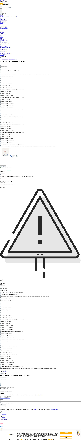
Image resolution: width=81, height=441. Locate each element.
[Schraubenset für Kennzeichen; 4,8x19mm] (9, 152)
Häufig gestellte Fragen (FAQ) (6, 418)
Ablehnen (66, 437)
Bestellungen (16, 16)
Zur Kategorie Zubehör (3, 51)
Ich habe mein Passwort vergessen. (5, 398)
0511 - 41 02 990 (36, 409)
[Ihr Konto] (1, 12)
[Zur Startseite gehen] (5, 5)
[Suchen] (9, 7)
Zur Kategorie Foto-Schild (4, 40)
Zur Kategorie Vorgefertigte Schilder (5, 47)
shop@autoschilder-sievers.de (55, 409)
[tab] (4, 370)
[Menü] (1, 6)
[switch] (30, 439)
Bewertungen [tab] (4, 371)
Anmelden (1, 15)
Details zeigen (50, 439)
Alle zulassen (66, 432)
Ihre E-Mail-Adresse (3, 396)
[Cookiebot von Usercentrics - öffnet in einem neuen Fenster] (11, 439)
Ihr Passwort (2, 397)
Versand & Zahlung (4, 419)
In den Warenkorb (3, 182)
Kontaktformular (7, 410)
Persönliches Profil (5, 16)
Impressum (3, 417)
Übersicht (1, 16)
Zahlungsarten (13, 16)
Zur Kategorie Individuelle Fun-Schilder (5, 29)
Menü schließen (4, 13)
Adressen (9, 16)
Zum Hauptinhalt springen (3, 0)
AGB (3, 415)
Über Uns (3, 416)
